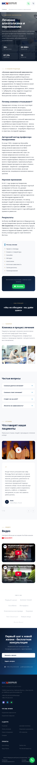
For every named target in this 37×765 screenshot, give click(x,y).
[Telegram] (7, 702)
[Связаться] (32, 760)
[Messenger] (28, 3)
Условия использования (26, 760)
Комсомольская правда (13, 611)
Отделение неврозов (8, 716)
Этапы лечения (6, 729)
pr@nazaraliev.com (27, 667)
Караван (29, 611)
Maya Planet (5, 748)
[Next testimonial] (33, 511)
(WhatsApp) (11, 695)
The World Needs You (25, 748)
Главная (4, 9)
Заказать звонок (10, 655)
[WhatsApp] (11, 702)
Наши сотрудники (7, 732)
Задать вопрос (10, 661)
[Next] (32, 355)
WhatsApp (20, 286)
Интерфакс (24, 606)
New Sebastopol (12, 617)
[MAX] (3, 702)
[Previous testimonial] (29, 511)
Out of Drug (5, 745)
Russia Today (26, 600)
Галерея (4, 735)
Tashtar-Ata (22, 745)
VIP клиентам (23, 732)
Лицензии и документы (26, 729)
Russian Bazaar (18, 622)
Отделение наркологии (9, 712)
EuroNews (13, 606)
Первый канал (11, 600)
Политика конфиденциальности (8, 760)
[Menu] (33, 3)
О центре (4, 726)
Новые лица (26, 617)
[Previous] (5, 355)
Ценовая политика (24, 726)
